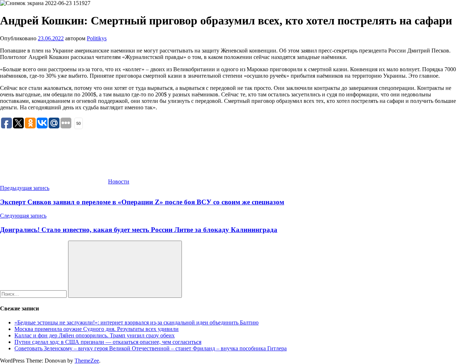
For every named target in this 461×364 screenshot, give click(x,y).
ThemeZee (87, 361)
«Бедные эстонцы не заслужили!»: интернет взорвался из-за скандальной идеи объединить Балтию (136, 322)
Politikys (97, 38)
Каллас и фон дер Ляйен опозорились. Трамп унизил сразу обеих (94, 335)
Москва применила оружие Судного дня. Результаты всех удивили (96, 329)
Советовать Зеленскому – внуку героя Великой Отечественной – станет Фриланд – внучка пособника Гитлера (150, 348)
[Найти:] (34, 294)
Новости (118, 181)
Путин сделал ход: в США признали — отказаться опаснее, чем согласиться (107, 342)
